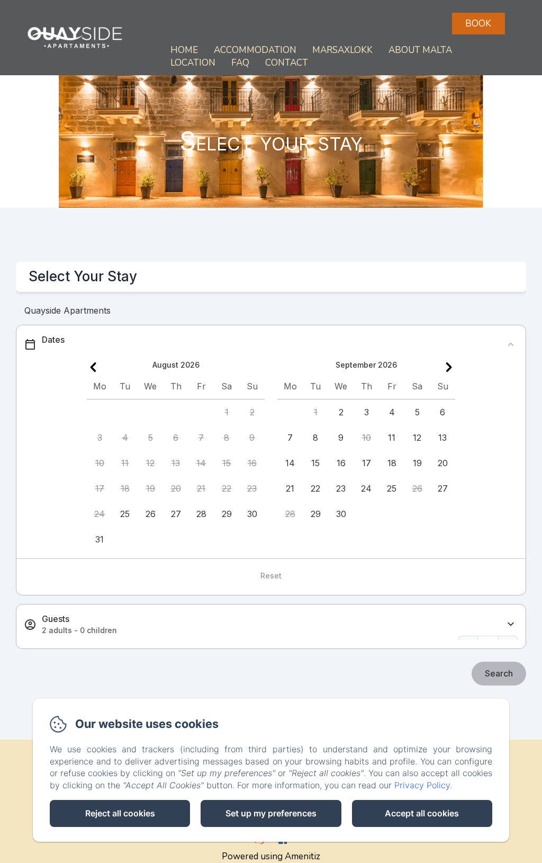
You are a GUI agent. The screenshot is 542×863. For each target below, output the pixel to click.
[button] (226, 412)
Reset (271, 575)
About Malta (420, 50)
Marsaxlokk (342, 50)
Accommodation (255, 50)
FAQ (240, 63)
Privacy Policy (422, 785)
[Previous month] (93, 367)
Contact (286, 63)
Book (478, 23)
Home (184, 50)
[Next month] (448, 367)
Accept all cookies (422, 813)
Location (192, 63)
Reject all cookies (120, 813)
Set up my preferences (271, 813)
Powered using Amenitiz (271, 856)
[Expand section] (510, 624)
